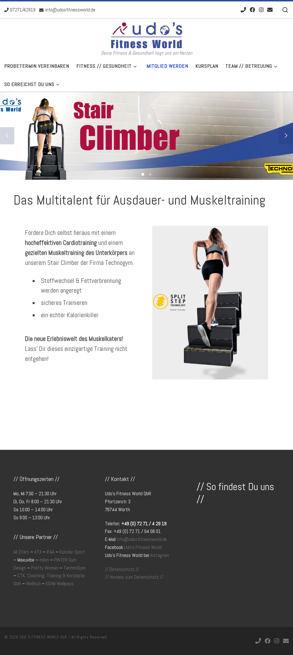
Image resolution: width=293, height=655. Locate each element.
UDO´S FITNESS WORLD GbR (43, 637)
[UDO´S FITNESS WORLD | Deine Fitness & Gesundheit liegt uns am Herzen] (146, 34)
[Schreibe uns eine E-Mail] (270, 10)
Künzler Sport (72, 552)
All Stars (21, 552)
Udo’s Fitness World (143, 547)
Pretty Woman (44, 568)
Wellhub (33, 584)
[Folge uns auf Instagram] (261, 10)
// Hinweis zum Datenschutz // (134, 577)
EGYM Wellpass (60, 584)
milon (44, 560)
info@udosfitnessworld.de (142, 539)
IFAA (50, 552)
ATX (37, 552)
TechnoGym (74, 568)
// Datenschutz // (122, 569)
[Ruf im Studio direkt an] (243, 10)
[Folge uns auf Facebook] (252, 10)
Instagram (159, 555)
